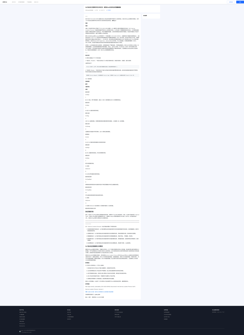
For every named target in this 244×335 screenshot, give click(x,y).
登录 (240, 2)
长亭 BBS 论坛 (167, 316)
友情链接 (165, 319)
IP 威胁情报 (29, 2)
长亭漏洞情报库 (21, 2)
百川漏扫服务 (22, 319)
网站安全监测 (22, 316)
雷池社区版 (117, 314)
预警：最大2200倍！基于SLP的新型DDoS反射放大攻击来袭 (99, 291)
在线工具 (36, 2)
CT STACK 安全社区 (119, 312)
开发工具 (69, 314)
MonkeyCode (22, 323)
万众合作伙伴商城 (167, 314)
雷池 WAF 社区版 (23, 312)
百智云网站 (22, 321)
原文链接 (109, 10)
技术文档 (69, 312)
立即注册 (231, 2)
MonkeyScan (22, 325)
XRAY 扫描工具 (118, 316)
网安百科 (69, 319)
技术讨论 (14, 2)
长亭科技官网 (166, 312)
